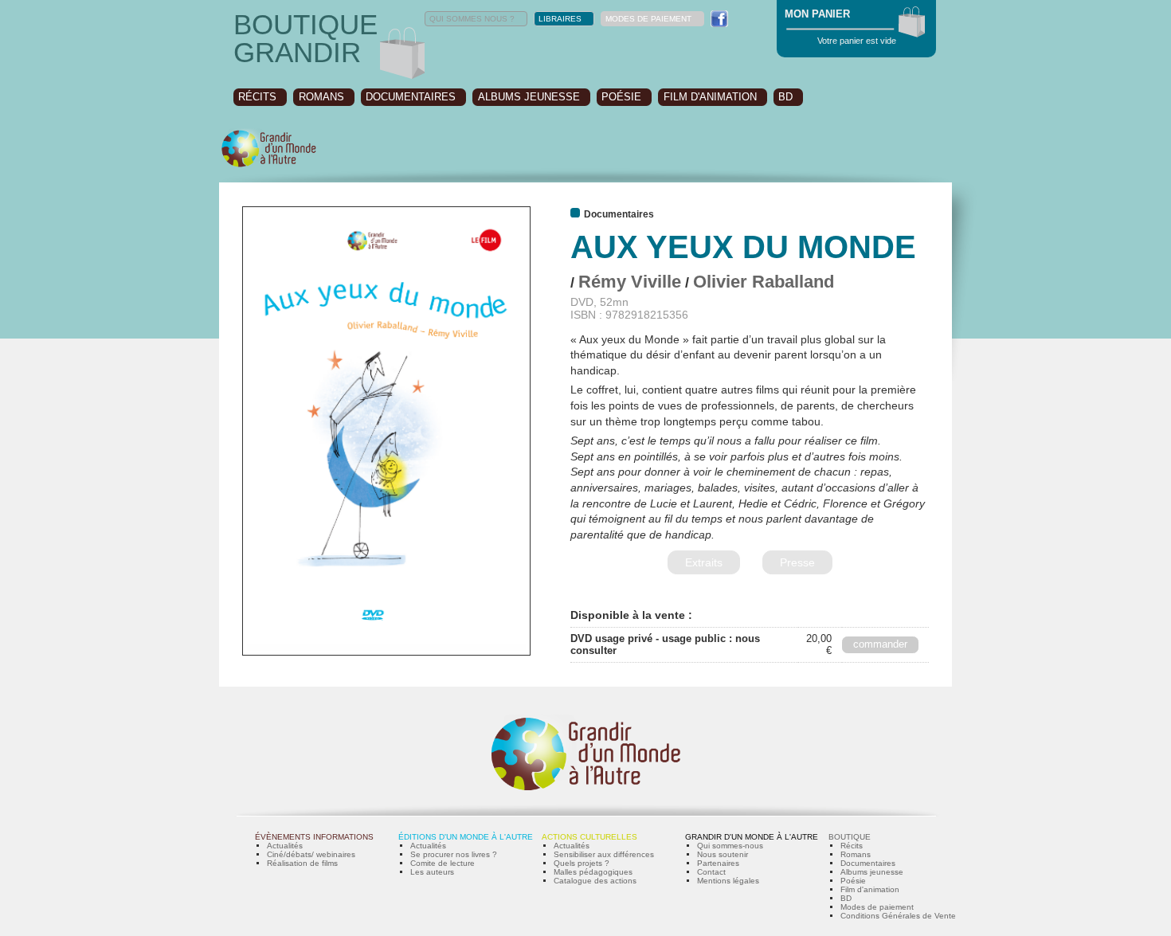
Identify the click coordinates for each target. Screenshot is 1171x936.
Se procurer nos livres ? (453, 854)
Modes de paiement (877, 907)
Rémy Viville (629, 282)
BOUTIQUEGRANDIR (305, 38)
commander (880, 644)
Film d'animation (869, 889)
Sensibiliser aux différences (604, 854)
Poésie (853, 880)
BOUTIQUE (849, 836)
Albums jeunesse (871, 871)
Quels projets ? (581, 863)
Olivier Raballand (763, 282)
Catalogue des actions (595, 880)
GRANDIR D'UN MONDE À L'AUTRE (751, 836)
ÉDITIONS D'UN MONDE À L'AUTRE (465, 836)
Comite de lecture (442, 863)
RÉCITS (257, 97)
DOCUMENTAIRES (411, 97)
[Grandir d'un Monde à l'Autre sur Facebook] (719, 18)
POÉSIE (621, 97)
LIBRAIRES (560, 18)
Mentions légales (728, 880)
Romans (855, 854)
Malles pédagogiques (593, 871)
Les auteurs (432, 871)
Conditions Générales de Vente (898, 915)
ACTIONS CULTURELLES (589, 836)
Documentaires (867, 863)
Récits (851, 845)
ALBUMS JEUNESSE (529, 97)
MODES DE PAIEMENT (648, 18)
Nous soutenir (722, 854)
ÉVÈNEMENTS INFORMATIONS (314, 836)
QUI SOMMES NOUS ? (472, 18)
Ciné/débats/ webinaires (311, 854)
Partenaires (718, 863)
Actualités (285, 845)
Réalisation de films (302, 863)
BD (785, 97)
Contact (711, 871)
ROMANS (321, 97)
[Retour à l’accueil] (269, 165)
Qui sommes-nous (730, 845)
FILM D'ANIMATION (710, 97)
